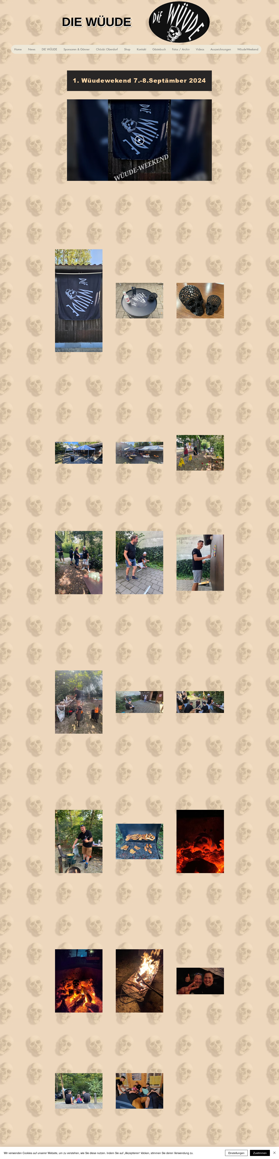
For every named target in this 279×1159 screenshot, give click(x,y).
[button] (247, 49)
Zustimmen (260, 1153)
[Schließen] (274, 1153)
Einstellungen (236, 1153)
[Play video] (139, 140)
